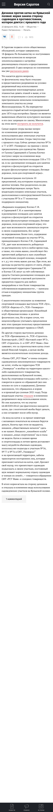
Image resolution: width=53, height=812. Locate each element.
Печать (26, 30)
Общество (31, 26)
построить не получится (30, 123)
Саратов (26, 4)
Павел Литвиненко (11, 30)
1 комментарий (14, 499)
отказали (28, 395)
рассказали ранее (19, 71)
